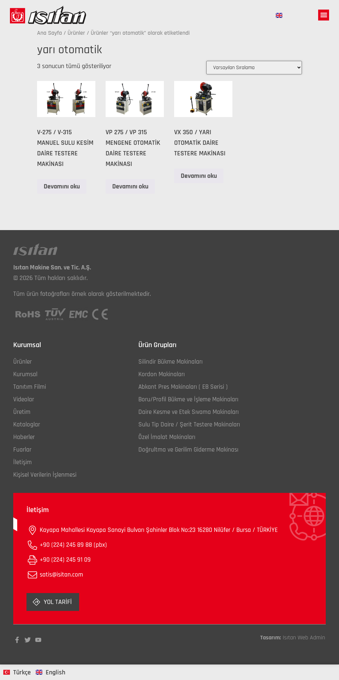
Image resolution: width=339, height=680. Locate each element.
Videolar (23, 399)
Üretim (21, 412)
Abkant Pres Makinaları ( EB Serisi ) (183, 387)
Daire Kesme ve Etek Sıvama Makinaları (188, 412)
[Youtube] (38, 640)
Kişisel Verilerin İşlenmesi (44, 475)
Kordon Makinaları (161, 374)
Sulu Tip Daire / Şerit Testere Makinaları (189, 424)
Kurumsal (25, 374)
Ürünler (76, 33)
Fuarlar (22, 450)
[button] (323, 15)
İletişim (22, 462)
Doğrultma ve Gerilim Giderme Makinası (188, 450)
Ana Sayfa (49, 33)
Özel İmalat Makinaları (166, 437)
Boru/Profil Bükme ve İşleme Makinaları (188, 399)
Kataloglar (26, 424)
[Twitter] (27, 640)
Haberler (24, 437)
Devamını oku (62, 186)
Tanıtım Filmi (29, 387)
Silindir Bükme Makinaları (170, 362)
